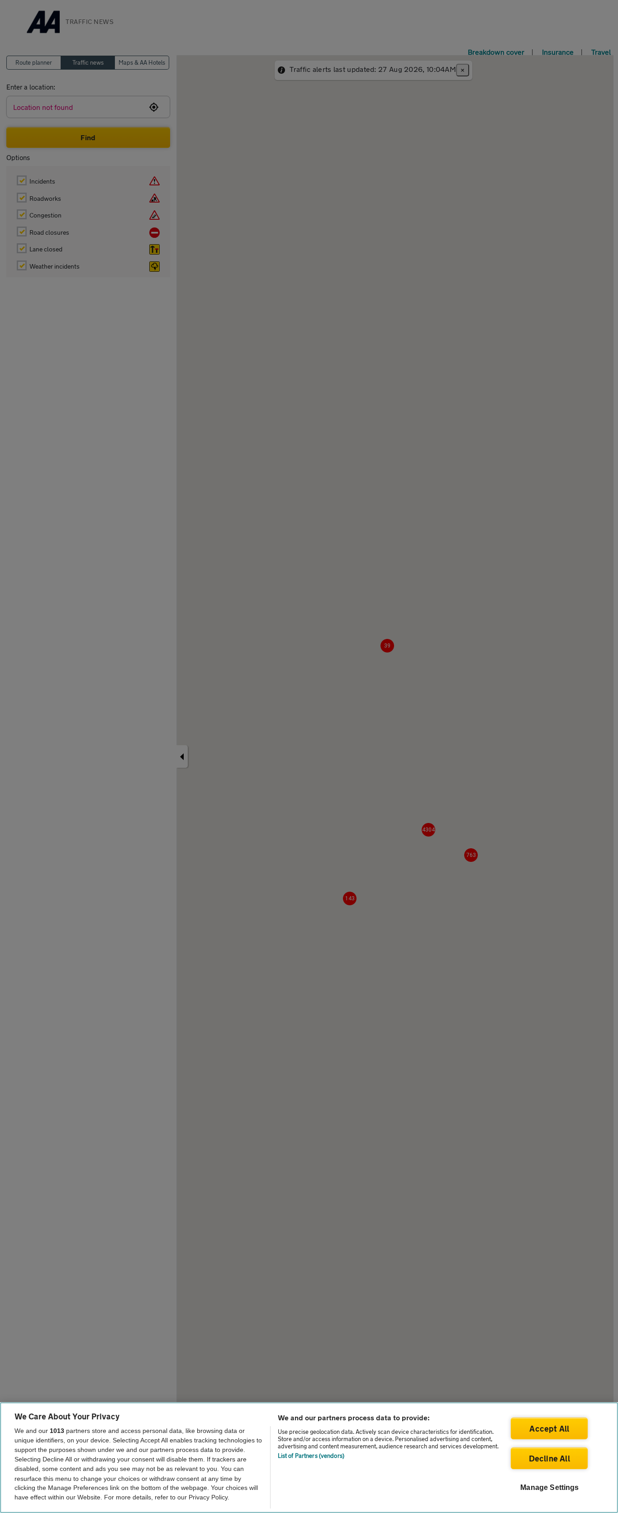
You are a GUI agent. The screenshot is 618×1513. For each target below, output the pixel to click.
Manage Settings (549, 1487)
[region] (309, 1457)
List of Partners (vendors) (311, 1455)
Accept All (549, 1428)
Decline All (549, 1458)
